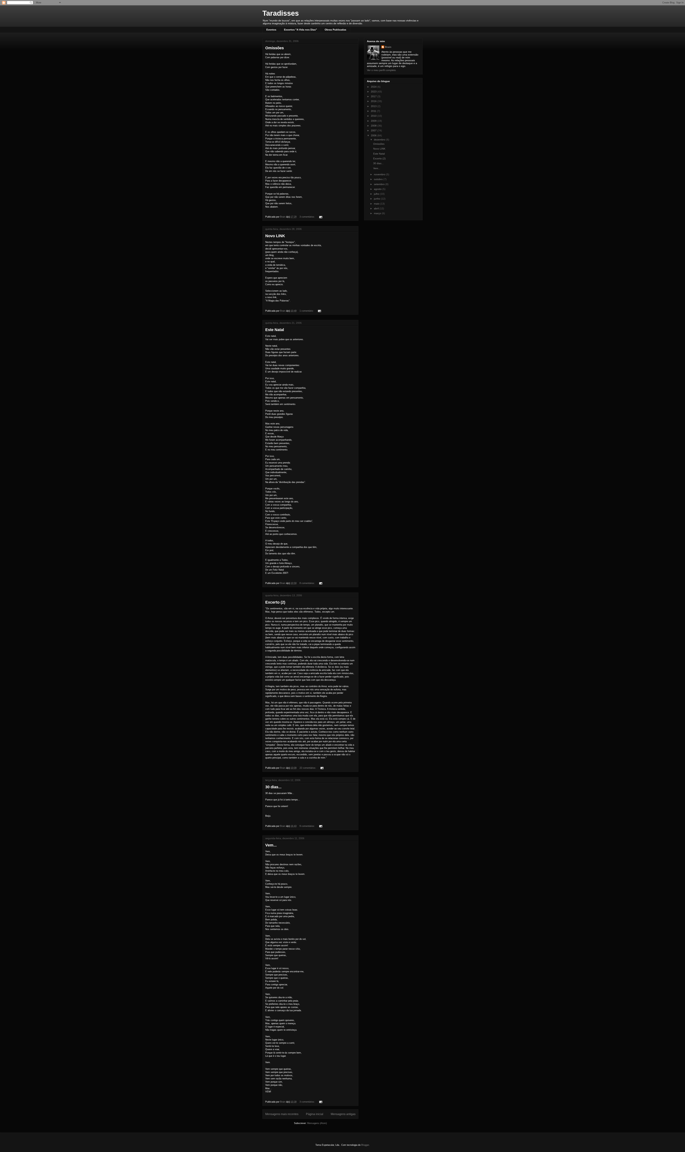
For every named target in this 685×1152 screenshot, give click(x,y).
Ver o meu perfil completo (381, 70)
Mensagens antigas (343, 1114)
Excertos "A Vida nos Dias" (300, 29)
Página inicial (314, 1114)
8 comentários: (308, 583)
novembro (380, 174)
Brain (388, 47)
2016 (374, 101)
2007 (374, 130)
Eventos (271, 29)
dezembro (380, 139)
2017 (374, 96)
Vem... (271, 845)
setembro (379, 184)
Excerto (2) (275, 602)
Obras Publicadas (335, 29)
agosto (378, 189)
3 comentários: (308, 216)
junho (377, 198)
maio (377, 203)
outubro (378, 179)
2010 (374, 115)
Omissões (274, 48)
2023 (374, 91)
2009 (374, 120)
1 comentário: (307, 310)
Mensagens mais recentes (281, 1114)
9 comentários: (308, 826)
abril (376, 208)
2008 (374, 125)
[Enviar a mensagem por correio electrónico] (320, 216)
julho (377, 193)
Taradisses (280, 13)
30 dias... (273, 787)
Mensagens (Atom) (317, 1123)
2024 (374, 86)
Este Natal (274, 329)
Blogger (365, 1145)
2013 (374, 106)
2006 (374, 135)
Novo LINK (275, 236)
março (378, 213)
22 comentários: (308, 768)
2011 (374, 111)
